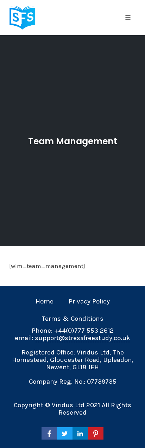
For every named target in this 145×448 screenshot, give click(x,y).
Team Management (72, 141)
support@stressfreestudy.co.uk (82, 338)
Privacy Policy (89, 301)
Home (44, 301)
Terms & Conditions (72, 318)
